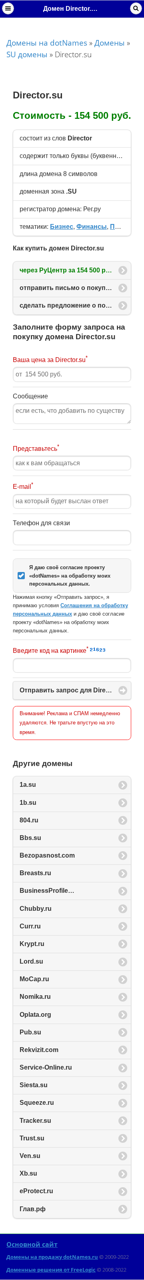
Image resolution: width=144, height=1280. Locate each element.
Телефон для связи (41, 523)
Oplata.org (35, 1014)
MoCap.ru (34, 979)
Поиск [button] (136, 8)
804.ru (29, 820)
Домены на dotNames (46, 42)
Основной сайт (32, 1244)
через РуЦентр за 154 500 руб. (68, 270)
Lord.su (31, 961)
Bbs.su (30, 837)
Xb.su (28, 1173)
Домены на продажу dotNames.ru (52, 1256)
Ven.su (30, 1155)
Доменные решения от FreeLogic (51, 1269)
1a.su (28, 784)
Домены (109, 42)
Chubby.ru (36, 908)
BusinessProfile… (47, 890)
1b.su (28, 802)
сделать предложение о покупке (75, 305)
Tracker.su (35, 1120)
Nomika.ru (35, 996)
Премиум (125, 226)
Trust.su (32, 1138)
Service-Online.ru (46, 1067)
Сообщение (30, 396)
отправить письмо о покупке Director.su (75, 287)
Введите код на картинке (50, 650)
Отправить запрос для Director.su (73, 690)
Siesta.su (34, 1085)
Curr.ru (30, 926)
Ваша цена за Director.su (50, 359)
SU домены (27, 54)
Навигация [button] (8, 8)
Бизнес (61, 226)
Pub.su (30, 1032)
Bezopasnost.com (47, 855)
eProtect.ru (36, 1191)
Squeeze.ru (37, 1102)
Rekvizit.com (39, 1049)
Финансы (91, 226)
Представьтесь (36, 448)
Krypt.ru (32, 943)
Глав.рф (33, 1209)
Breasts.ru (35, 873)
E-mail (23, 486)
